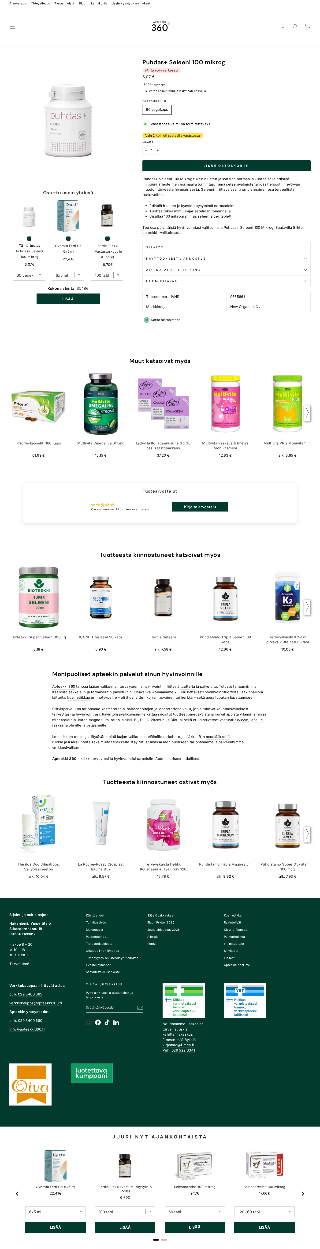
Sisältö (155, 247)
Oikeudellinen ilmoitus (102, 950)
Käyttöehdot (95, 915)
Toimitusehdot (96, 922)
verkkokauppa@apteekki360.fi (35, 1003)
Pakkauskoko (154, 101)
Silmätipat (231, 950)
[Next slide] (302, 1193)
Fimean (169, 1040)
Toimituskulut (168, 91)
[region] (160, 1193)
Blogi (82, 3)
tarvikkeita (120, 742)
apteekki (149, 232)
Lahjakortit (99, 3)
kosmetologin (113, 709)
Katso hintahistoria (166, 320)
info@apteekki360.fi (27, 1029)
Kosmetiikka (233, 915)
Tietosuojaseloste (99, 943)
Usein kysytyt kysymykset (131, 3)
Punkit (152, 943)
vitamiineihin (251, 714)
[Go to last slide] (17, 1193)
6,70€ (125, 1197)
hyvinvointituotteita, (222, 692)
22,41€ (55, 1193)
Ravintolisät (232, 922)
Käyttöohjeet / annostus (176, 258)
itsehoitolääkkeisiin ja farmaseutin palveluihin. (92, 692)
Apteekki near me (237, 965)
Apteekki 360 (63, 686)
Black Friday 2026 (161, 922)
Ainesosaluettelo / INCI (174, 270)
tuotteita (187, 686)
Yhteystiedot (40, 3)
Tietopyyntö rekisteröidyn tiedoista (112, 958)
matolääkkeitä (218, 736)
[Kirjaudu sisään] (283, 27)
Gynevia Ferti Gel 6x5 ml (68, 248)
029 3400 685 (30, 994)
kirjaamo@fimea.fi (178, 1045)
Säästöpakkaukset (161, 915)
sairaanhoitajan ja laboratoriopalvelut (159, 709)
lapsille (256, 720)
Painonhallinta (234, 936)
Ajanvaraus (17, 3)
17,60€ (264, 1193)
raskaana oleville (66, 725)
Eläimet (229, 958)
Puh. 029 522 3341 (179, 1050)
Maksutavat (94, 929)
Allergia (153, 936)
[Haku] (295, 27)
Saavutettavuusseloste (103, 972)
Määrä (148, 142)
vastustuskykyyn (234, 720)
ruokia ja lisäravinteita (71, 742)
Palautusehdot (97, 936)
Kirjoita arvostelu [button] (200, 507)
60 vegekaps (157, 109)
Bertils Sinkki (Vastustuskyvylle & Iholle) (107, 251)
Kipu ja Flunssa (235, 929)
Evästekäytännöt (98, 965)
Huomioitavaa (161, 281)
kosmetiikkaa (78, 697)
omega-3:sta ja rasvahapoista (213, 714)
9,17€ (194, 1193)
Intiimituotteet (234, 943)
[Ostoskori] (307, 27)
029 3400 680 (30, 1020)
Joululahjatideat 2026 (163, 929)
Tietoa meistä (64, 3)
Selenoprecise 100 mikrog (195, 1187)
